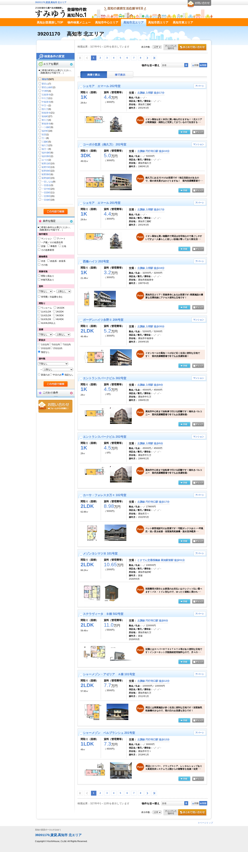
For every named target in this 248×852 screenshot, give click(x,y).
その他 (44, 265)
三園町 (45, 142)
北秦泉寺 (46, 94)
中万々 (45, 105)
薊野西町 (46, 171)
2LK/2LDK (46, 315)
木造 (43, 261)
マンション (46, 238)
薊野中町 (46, 167)
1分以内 (45, 344)
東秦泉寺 (46, 123)
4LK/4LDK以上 (48, 323)
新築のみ (45, 375)
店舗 (43, 246)
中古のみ (57, 375)
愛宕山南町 (47, 87)
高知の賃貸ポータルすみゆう (48, 830)
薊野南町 (46, 178)
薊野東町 (46, 174)
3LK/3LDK (46, 319)
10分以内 (45, 348)
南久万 (45, 145)
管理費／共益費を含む (52, 297)
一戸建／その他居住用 (52, 242)
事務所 (53, 246)
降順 (203, 65)
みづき (45, 160)
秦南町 (45, 116)
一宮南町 (46, 200)
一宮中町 (46, 189)
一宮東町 (46, 196)
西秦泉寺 (46, 113)
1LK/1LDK (46, 311)
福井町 (45, 131)
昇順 (195, 65)
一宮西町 (46, 192)
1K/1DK (60, 308)
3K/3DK (60, 315)
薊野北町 (46, 163)
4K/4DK (60, 319)
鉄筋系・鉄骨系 (58, 261)
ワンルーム (46, 308)
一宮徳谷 (46, 185)
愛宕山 (45, 83)
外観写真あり (47, 280)
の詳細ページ (184, 132)
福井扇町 (46, 152)
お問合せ (55, 406)
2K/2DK (60, 311)
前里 (44, 134)
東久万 (45, 120)
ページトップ (206, 823)
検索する (56, 211)
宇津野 (45, 91)
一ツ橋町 (46, 127)
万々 (44, 138)
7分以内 (67, 344)
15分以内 (57, 348)
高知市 (45, 79)
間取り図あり (47, 276)
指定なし (45, 352)
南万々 (45, 149)
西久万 (45, 109)
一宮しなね (47, 181)
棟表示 (120, 74)
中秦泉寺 (46, 102)
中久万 (45, 98)
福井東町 (46, 156)
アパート (61, 238)
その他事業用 (47, 250)
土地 (64, 246)
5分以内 (56, 344)
